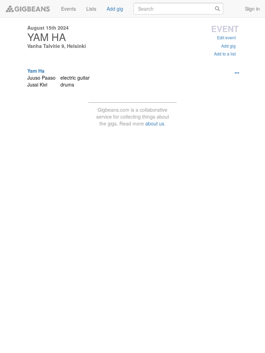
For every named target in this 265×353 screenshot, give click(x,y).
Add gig (115, 8)
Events (68, 8)
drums (67, 84)
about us (154, 123)
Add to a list (225, 54)
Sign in (252, 8)
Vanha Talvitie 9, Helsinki (56, 45)
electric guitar (75, 77)
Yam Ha (36, 70)
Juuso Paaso (41, 77)
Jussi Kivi (37, 84)
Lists (91, 8)
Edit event (226, 37)
